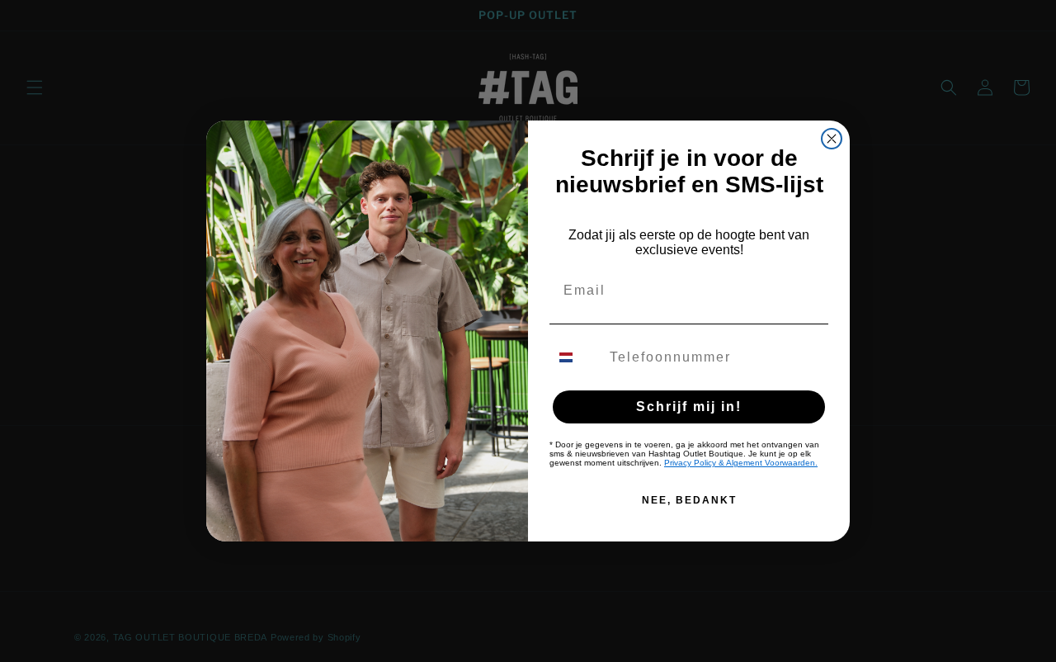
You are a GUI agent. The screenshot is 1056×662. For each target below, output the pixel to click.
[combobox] (575, 357)
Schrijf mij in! (689, 407)
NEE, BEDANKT (689, 500)
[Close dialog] (832, 139)
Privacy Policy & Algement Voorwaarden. (741, 462)
